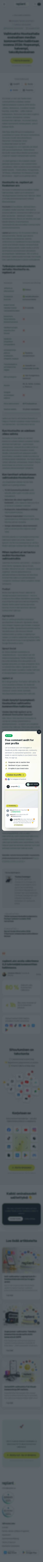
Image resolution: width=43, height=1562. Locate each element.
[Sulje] (39, 732)
